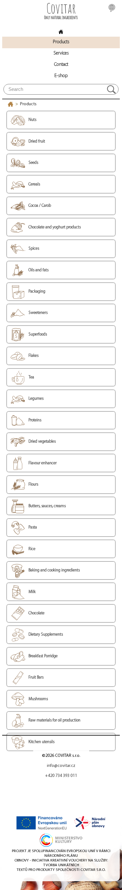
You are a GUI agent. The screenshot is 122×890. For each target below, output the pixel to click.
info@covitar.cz (61, 765)
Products (28, 104)
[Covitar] (61, 30)
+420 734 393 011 (61, 775)
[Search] (111, 89)
